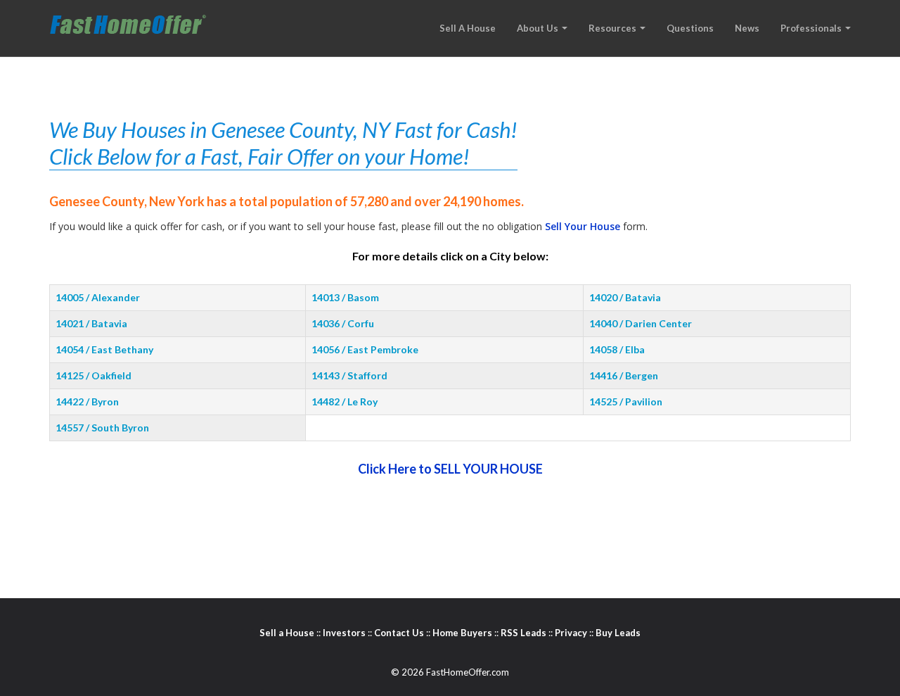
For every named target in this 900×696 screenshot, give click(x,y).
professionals (812, 28)
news (747, 28)
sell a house (467, 28)
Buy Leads (618, 632)
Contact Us (399, 632)
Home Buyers (462, 632)
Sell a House (286, 632)
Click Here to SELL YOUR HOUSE (450, 468)
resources (613, 28)
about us (538, 28)
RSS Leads (523, 632)
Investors (344, 632)
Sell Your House (582, 226)
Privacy (571, 632)
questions (690, 28)
